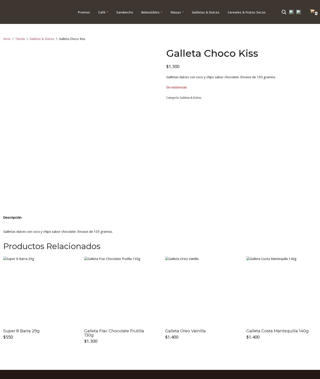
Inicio (7, 39)
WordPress (51, 374)
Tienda (20, 39)
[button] (107, 12)
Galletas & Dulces (41, 39)
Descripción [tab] (12, 217)
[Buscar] (284, 12)
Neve (7, 374)
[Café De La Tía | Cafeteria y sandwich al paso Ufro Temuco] (17, 12)
